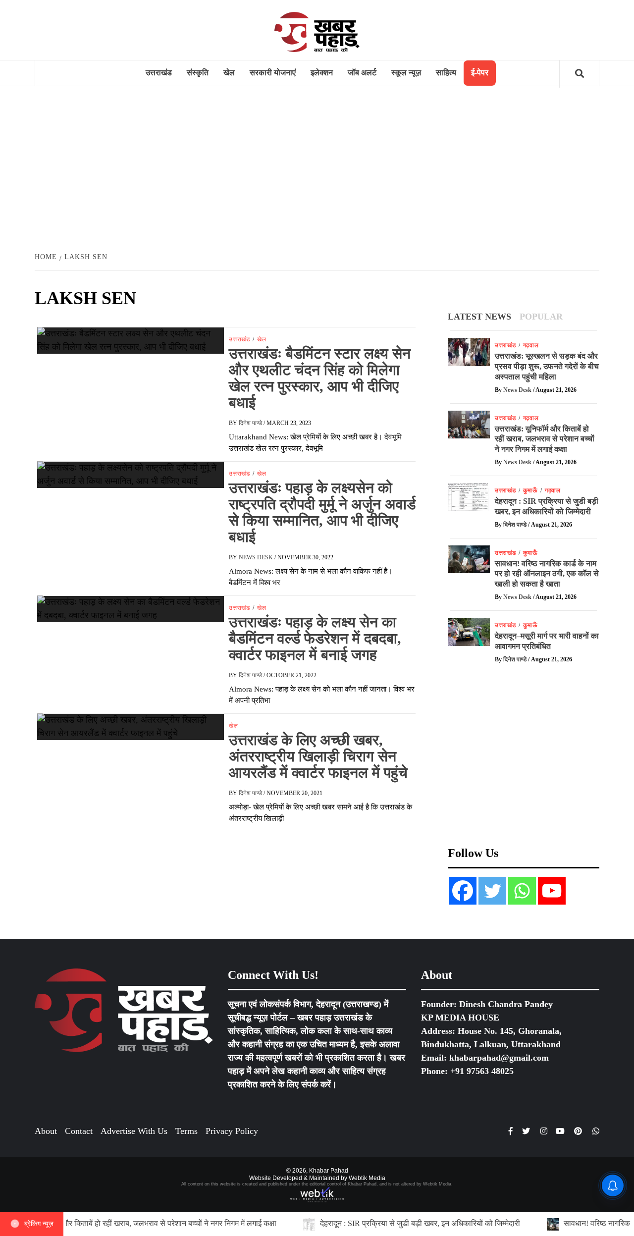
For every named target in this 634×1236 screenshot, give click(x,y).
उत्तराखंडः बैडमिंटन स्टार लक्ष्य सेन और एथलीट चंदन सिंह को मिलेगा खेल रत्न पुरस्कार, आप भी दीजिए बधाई (320, 378)
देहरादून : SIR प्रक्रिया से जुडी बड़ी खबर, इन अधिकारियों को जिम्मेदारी (319, 1223)
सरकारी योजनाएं (273, 72)
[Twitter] (492, 891)
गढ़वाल (531, 345)
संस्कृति (198, 72)
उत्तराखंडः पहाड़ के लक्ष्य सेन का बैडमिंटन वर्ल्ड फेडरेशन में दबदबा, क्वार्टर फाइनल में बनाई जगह (315, 638)
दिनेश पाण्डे (251, 423)
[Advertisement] (317, 168)
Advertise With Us (134, 1131)
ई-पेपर (479, 72)
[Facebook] (462, 891)
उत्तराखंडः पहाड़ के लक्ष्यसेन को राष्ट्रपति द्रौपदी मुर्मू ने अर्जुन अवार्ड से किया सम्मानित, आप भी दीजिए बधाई (322, 512)
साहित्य (446, 72)
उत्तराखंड (159, 72)
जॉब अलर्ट (362, 72)
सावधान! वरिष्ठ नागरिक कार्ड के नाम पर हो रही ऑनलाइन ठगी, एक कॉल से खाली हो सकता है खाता (547, 574)
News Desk (256, 557)
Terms (186, 1131)
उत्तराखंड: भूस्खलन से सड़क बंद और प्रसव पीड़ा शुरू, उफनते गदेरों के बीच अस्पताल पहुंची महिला (547, 366)
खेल (229, 72)
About (46, 1131)
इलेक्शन (322, 72)
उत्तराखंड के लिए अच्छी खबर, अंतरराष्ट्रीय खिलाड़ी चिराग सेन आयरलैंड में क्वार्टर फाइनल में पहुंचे (318, 756)
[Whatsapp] (522, 891)
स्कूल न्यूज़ (406, 72)
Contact (79, 1131)
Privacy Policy (232, 1131)
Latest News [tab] (479, 317)
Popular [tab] (541, 317)
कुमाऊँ (530, 490)
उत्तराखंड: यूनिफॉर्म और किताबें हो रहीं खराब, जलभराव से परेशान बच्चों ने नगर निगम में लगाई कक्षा (544, 439)
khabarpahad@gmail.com (499, 1058)
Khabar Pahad (328, 1170)
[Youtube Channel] (552, 891)
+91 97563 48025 (482, 1071)
